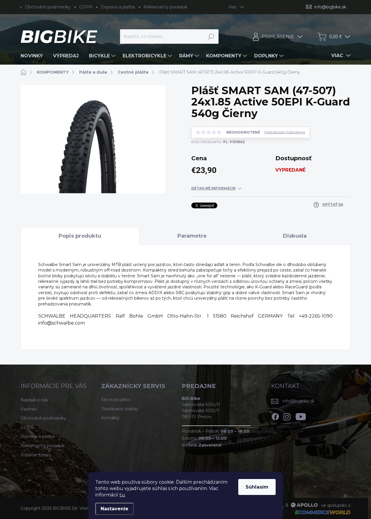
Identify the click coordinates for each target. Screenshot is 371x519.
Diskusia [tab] (295, 236)
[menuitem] (34, 56)
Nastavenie (114, 508)
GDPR (85, 7)
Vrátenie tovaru (36, 455)
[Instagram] (287, 415)
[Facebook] (275, 415)
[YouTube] (300, 415)
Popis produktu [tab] (80, 236)
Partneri (29, 409)
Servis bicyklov (115, 399)
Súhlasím (256, 487)
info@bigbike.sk (298, 401)
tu (122, 495)
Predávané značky (120, 408)
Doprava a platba (118, 7)
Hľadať (211, 36)
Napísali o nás (34, 400)
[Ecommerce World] (320, 512)
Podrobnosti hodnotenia (284, 132)
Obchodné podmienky (47, 7)
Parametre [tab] (192, 236)
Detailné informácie (213, 188)
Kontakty (110, 417)
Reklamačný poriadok (165, 7)
